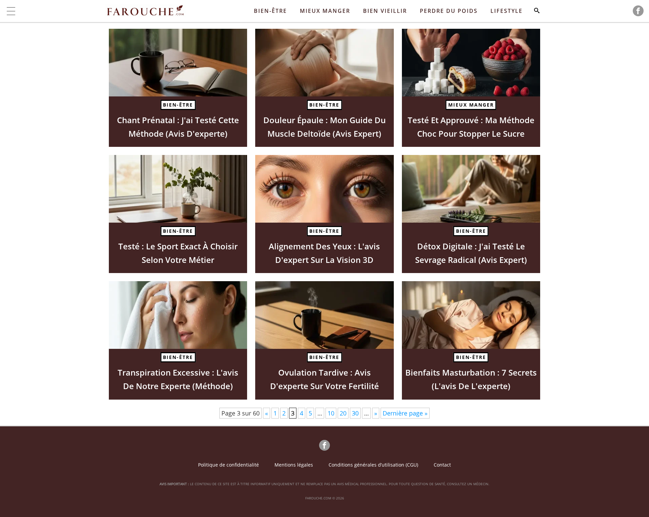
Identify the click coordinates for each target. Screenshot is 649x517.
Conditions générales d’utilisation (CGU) (373, 465)
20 (343, 413)
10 (331, 413)
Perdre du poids (449, 11)
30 (355, 413)
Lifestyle (506, 11)
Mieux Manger (325, 11)
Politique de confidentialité (228, 465)
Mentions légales (293, 465)
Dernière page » (405, 413)
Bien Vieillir (385, 11)
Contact (442, 465)
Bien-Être (270, 11)
